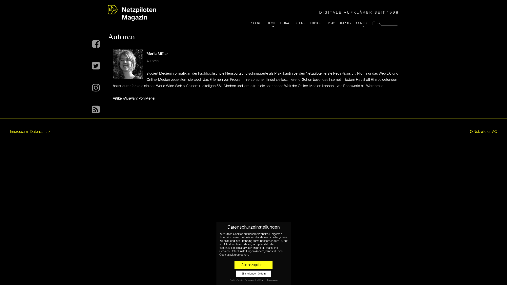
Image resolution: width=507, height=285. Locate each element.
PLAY (331, 23)
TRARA (284, 23)
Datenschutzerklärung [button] (255, 280)
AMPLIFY (345, 23)
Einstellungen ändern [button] (254, 274)
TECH (271, 23)
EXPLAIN (300, 23)
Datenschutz (40, 132)
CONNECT (363, 23)
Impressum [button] (272, 280)
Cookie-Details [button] (236, 280)
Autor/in (153, 61)
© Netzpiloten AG (483, 132)
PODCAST (256, 23)
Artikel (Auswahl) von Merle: (134, 98)
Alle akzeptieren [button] (253, 265)
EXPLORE (316, 23)
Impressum (19, 132)
